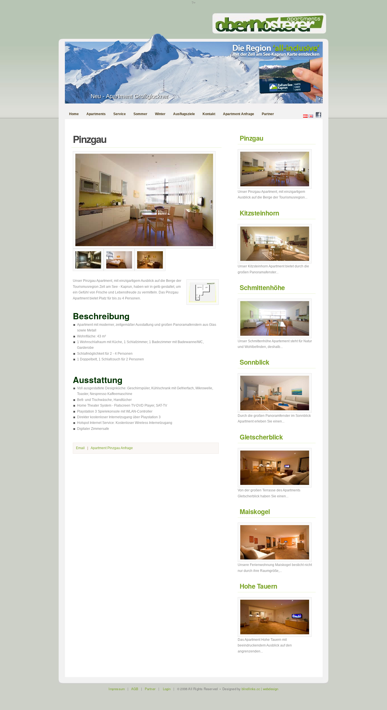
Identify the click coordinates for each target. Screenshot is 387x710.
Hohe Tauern (258, 586)
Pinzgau (251, 138)
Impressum (117, 688)
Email (80, 448)
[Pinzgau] (144, 248)
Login (167, 688)
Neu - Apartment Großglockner (129, 96)
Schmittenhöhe (262, 287)
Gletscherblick (261, 436)
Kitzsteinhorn (259, 212)
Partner (150, 688)
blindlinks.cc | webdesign (260, 688)
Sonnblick (254, 362)
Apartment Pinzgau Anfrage (112, 448)
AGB (135, 688)
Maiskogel (255, 511)
